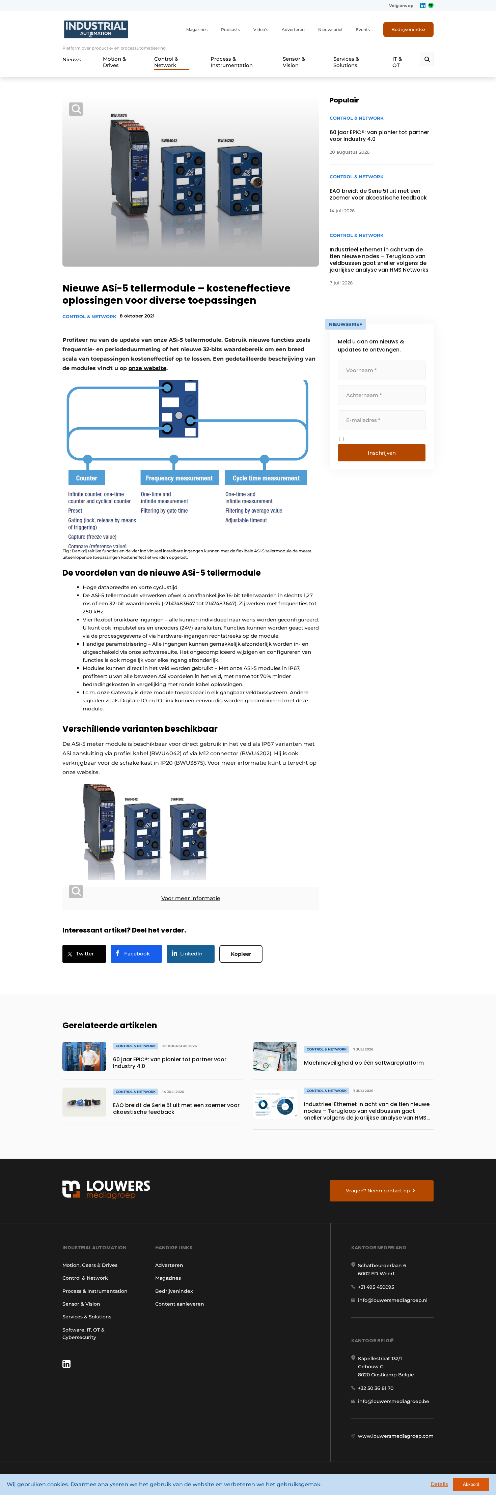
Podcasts (230, 29)
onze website (147, 368)
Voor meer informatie (190, 898)
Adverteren (293, 29)
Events (363, 29)
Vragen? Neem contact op (378, 1191)
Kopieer (241, 954)
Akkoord (471, 1484)
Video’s (260, 29)
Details (439, 1484)
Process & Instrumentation (232, 62)
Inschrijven (382, 453)
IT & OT (397, 62)
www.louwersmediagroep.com (396, 1436)
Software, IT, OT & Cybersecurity (83, 1333)
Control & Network (166, 62)
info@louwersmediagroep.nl (393, 1300)
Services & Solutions (346, 62)
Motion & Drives (114, 62)
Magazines (197, 29)
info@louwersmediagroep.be (393, 1401)
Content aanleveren (179, 1304)
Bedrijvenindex (408, 29)
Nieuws (71, 59)
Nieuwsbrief (330, 29)
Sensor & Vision (294, 62)
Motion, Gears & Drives (89, 1265)
